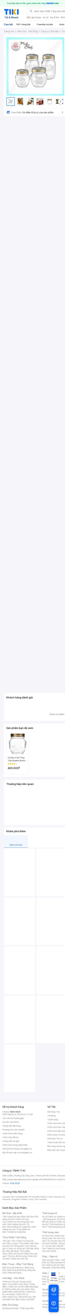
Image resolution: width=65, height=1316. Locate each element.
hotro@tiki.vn (26, 1149)
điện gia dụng (34, 17)
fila (36, 1199)
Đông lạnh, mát (21, 1246)
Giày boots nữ (52, 1265)
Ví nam (45, 1304)
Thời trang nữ (49, 1213)
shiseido (6, 1199)
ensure (58, 1197)
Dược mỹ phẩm (27, 1299)
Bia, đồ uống (12, 1251)
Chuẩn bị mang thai (17, 1232)
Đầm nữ (52, 1216)
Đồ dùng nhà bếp (10, 1308)
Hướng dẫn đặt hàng (11, 1126)
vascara (6, 1197)
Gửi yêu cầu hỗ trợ (10, 1122)
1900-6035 (15, 1112)
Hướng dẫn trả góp (10, 1141)
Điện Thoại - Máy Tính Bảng (17, 1264)
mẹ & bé (54, 17)
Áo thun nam (47, 1236)
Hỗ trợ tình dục (25, 1297)
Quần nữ (61, 1216)
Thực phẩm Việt (26, 1243)
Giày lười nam (48, 1276)
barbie (44, 1197)
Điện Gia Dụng (10, 1304)
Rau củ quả (12, 1243)
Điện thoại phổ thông (16, 1270)
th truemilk (34, 1197)
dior (13, 1197)
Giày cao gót (48, 1260)
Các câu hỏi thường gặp (13, 1118)
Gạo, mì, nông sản (17, 1248)
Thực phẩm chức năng (17, 1284)
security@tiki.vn (25, 1152)
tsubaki (43, 1199)
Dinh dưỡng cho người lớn (18, 1227)
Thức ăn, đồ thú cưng (16, 1256)
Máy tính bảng (14, 1272)
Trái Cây (6, 1241)
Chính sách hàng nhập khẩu (14, 1145)
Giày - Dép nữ (49, 1256)
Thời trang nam (50, 1232)
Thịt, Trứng (16, 1241)
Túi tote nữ (59, 1295)
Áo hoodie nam (55, 1241)
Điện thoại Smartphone (12, 1267)
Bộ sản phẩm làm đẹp (19, 1298)
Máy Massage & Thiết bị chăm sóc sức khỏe (20, 1287)
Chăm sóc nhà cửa (19, 1258)
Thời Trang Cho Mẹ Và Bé (14, 1216)
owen (50, 1197)
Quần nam (59, 1236)
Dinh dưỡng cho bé (16, 1224)
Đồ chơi (30, 1216)
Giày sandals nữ (57, 1262)
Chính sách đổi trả (10, 1137)
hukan (24, 1199)
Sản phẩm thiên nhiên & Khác (18, 1290)
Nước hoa (12, 1297)
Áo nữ (44, 1216)
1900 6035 (15, 1183)
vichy (31, 1199)
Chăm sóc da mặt (10, 1281)
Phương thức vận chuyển (13, 1129)
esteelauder (22, 1197)
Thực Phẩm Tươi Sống (14, 1237)
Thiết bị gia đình (27, 1308)
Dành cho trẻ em (15, 1253)
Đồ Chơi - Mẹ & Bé (12, 1213)
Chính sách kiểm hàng (12, 1133)
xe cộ (45, 17)
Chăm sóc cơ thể (16, 1286)
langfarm (16, 1199)
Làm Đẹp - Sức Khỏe (13, 1278)
